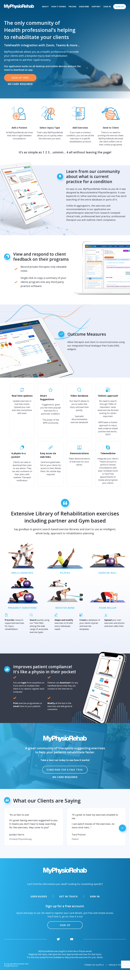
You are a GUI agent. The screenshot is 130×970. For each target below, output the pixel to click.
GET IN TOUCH (68, 896)
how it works (58, 6)
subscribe (84, 6)
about (45, 6)
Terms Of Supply (94, 965)
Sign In (95, 896)
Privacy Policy (117, 965)
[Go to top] (122, 828)
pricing (72, 6)
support (96, 6)
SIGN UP (65, 925)
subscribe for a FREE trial (65, 769)
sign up (119, 6)
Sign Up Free (20, 77)
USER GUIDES (38, 896)
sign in (107, 6)
